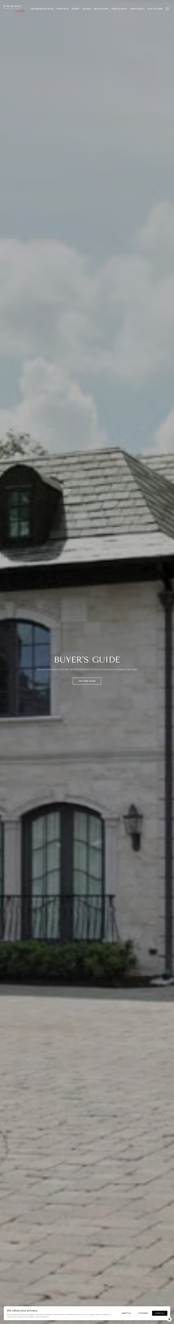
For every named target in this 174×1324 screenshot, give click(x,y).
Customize (143, 1313)
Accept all (159, 1313)
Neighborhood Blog (42, 9)
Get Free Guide (87, 681)
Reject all (126, 1313)
